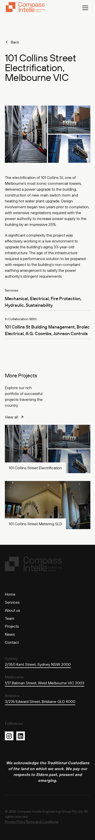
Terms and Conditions (42, 821)
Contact (12, 642)
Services (12, 602)
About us (12, 610)
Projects (12, 626)
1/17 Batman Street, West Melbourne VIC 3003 (44, 682)
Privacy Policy (15, 821)
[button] (84, 8)
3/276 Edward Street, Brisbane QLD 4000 (40, 701)
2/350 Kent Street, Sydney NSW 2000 (38, 664)
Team (9, 618)
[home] (25, 8)
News (10, 634)
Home (10, 594)
